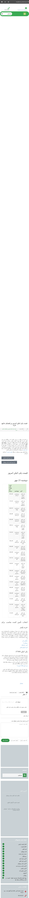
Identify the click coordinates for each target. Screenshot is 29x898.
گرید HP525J (25, 645)
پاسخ (24, 712)
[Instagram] (8, 1)
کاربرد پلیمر (24, 868)
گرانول (25, 873)
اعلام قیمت (21, 428)
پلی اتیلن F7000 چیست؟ (22, 665)
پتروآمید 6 (25, 643)
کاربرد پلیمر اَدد (23, 870)
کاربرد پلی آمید (23, 858)
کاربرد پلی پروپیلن (22, 863)
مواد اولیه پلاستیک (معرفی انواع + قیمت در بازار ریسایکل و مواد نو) (16, 878)
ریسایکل (24, 856)
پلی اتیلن (24, 849)
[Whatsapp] (5, 1)
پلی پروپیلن (24, 851)
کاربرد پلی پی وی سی (21, 866)
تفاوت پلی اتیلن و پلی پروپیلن (13, 795)
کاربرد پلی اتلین (23, 861)
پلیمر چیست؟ (9, 452)
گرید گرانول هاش (24, 647)
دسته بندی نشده (13, 692)
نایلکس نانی (25, 640)
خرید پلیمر (25, 449)
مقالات (25, 875)
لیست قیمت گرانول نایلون (13, 802)
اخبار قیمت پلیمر (22, 844)
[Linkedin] (1, 1)
